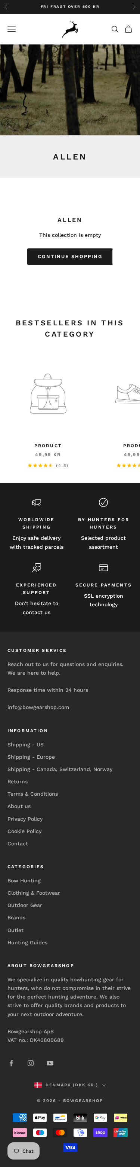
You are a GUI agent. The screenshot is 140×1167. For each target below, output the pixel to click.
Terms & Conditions (32, 794)
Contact (17, 843)
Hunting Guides (27, 942)
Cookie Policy (24, 831)
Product (48, 445)
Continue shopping (70, 256)
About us (19, 806)
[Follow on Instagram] (30, 1063)
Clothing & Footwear (33, 893)
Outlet (15, 930)
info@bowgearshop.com (38, 707)
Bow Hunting (24, 880)
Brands (16, 917)
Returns (17, 781)
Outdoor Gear (24, 905)
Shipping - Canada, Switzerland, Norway (59, 769)
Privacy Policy (25, 819)
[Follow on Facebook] (11, 1063)
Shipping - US (25, 744)
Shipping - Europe (31, 757)
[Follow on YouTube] (50, 1063)
